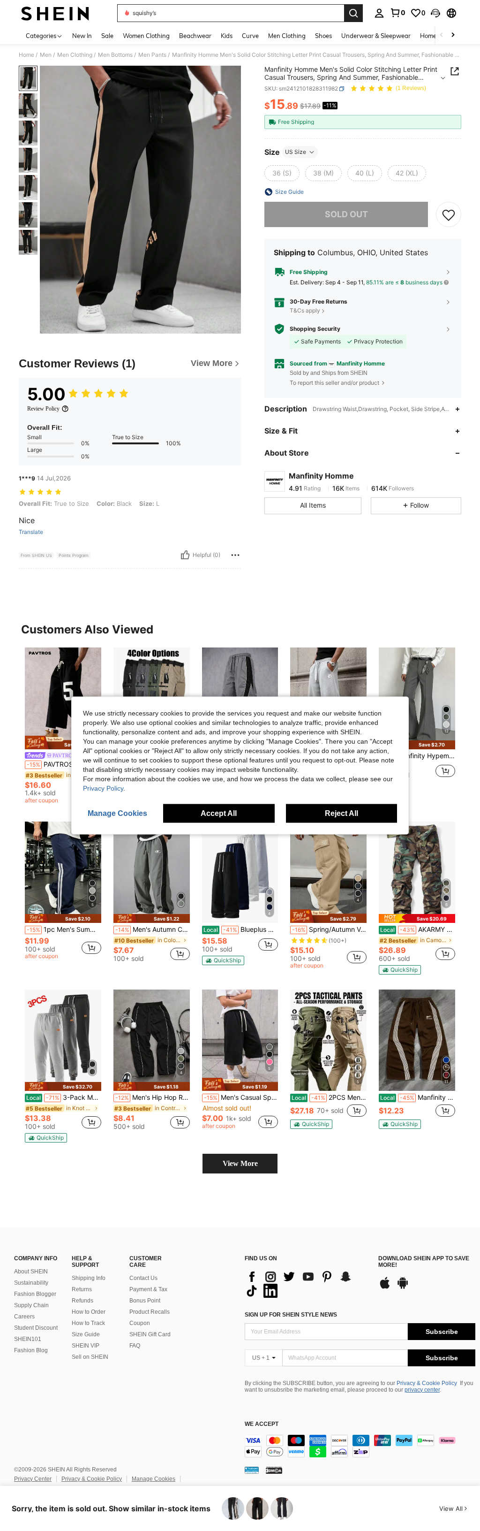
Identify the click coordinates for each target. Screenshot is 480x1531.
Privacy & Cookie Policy (427, 1383)
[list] (307, 1284)
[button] (435, 13)
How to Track (88, 1323)
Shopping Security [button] (315, 329)
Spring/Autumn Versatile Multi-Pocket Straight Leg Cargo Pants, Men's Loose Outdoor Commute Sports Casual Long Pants (329, 929)
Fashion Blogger (35, 1294)
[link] (397, 12)
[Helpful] (185, 555)
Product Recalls (149, 1312)
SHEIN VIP (85, 1345)
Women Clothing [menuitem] (146, 35)
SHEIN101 (27, 1339)
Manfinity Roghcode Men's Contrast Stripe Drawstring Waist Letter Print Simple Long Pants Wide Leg (417, 1097)
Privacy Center (33, 1479)
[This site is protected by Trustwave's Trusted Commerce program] (252, 1470)
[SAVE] (448, 214)
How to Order (88, 1312)
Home (26, 55)
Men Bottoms (115, 55)
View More (240, 1163)
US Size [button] (295, 151)
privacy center (422, 1389)
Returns (82, 1289)
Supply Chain (31, 1305)
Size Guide (86, 1334)
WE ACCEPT (261, 1424)
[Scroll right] (453, 35)
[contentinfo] (360, 1446)
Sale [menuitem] (107, 35)
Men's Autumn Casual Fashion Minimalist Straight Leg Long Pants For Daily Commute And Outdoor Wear (152, 929)
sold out (346, 214)
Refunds (82, 1300)
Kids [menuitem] (226, 35)
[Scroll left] (441, 35)
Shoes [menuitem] (323, 35)
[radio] (282, 173)
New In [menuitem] (82, 35)
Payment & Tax (148, 1289)
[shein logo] (55, 13)
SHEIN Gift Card (150, 1334)
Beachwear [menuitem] (195, 35)
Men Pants (152, 55)
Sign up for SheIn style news (291, 1314)
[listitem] (63, 727)
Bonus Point (144, 1300)
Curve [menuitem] (250, 35)
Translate (31, 532)
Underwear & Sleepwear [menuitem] (376, 35)
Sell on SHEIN (90, 1357)
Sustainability (31, 1283)
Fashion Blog (31, 1350)
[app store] (384, 1287)
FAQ (134, 1345)
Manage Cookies (153, 1479)
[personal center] (379, 13)
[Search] (353, 13)
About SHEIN (31, 1271)
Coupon (139, 1323)
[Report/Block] (235, 555)
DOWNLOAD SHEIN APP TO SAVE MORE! (423, 1262)
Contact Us (143, 1278)
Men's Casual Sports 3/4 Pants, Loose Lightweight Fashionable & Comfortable (241, 1097)
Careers (24, 1316)
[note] (63, 742)
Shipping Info (88, 1278)
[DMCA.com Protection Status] (274, 1470)
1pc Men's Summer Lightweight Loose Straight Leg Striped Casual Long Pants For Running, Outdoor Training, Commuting (64, 929)
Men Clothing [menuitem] (287, 35)
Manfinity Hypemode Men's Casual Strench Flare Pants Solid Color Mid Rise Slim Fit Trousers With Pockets (418, 756)
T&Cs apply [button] (305, 310)
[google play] (402, 1287)
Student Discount (36, 1328)
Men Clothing (74, 55)
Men (46, 55)
